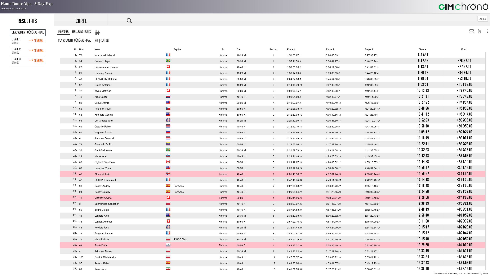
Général (36, 41)
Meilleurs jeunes (81, 32)
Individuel (63, 32)
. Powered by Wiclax (461, 273)
